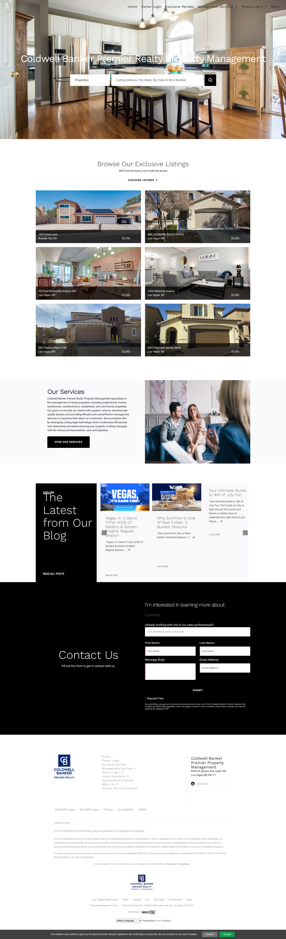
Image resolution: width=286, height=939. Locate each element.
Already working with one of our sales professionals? (179, 625)
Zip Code (159, 899)
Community (175, 899)
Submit (198, 690)
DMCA (142, 809)
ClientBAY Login (65, 809)
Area (189, 899)
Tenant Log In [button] (252, 7)
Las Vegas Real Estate (105, 899)
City (147, 899)
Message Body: (155, 659)
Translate (166, 920)
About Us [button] (109, 784)
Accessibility (126, 809)
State (125, 899)
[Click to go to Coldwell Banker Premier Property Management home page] (6, 6)
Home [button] (132, 7)
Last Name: (207, 643)
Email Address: (209, 659)
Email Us (202, 783)
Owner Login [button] (151, 7)
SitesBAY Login (89, 809)
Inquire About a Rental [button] (117, 780)
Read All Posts (53, 573)
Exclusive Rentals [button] (180, 7)
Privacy (108, 809)
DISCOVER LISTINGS (141, 180)
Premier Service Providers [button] (120, 788)
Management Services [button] (216, 7)
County (137, 899)
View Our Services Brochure (68, 444)
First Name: (152, 643)
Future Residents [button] (114, 776)
